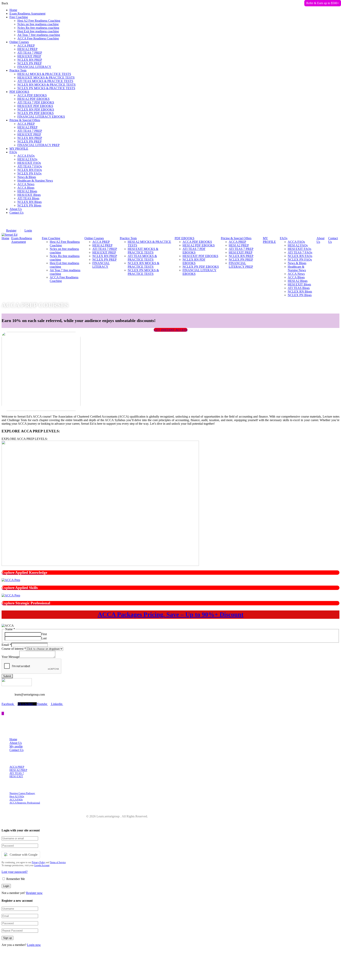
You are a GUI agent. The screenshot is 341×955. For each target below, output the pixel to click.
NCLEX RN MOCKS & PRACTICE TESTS (46, 84)
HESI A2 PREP (27, 49)
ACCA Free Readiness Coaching (38, 38)
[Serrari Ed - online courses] (9, 234)
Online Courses (19, 42)
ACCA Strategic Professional (24, 802)
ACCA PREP (26, 45)
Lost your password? (15, 871)
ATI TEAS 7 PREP (29, 52)
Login (28, 230)
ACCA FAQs (26, 155)
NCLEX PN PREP (29, 63)
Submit (7, 676)
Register (11, 230)
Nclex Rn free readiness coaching (38, 27)
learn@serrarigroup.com (28, 220)
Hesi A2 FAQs (16, 796)
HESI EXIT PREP (29, 56)
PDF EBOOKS (19, 91)
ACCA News (25, 184)
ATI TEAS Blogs (28, 198)
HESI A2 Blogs (27, 191)
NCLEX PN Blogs (29, 205)
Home (13, 10)
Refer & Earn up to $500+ (322, 3)
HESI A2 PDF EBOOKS (33, 98)
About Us (15, 209)
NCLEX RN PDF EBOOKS (35, 109)
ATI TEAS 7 (16, 773)
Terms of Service (58, 862)
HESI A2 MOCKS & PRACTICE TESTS (44, 74)
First (44, 634)
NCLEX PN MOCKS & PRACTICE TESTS (46, 88)
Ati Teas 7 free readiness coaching (38, 35)
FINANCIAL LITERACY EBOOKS (41, 116)
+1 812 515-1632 (61, 220)
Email (6, 644)
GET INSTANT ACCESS (170, 330)
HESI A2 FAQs (27, 159)
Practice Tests (17, 70)
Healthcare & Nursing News (35, 180)
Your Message (10, 656)
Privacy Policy (38, 862)
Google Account (41, 865)
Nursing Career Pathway (22, 793)
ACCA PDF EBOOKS (32, 95)
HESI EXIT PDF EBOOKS (35, 106)
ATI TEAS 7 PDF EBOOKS (35, 102)
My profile (16, 746)
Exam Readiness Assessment (27, 13)
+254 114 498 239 (25, 223)
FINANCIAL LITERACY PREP (38, 145)
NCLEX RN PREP (29, 59)
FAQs (13, 152)
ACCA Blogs (25, 187)
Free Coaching (18, 17)
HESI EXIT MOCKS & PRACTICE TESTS (46, 77)
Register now (34, 893)
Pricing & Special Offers (24, 120)
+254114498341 (23, 227)
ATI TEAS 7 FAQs (29, 166)
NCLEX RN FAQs (29, 170)
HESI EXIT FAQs (29, 162)
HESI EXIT (16, 776)
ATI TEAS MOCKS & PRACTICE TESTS (45, 81)
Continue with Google (23, 854)
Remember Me (15, 879)
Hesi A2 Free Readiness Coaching (38, 20)
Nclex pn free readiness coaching (38, 24)
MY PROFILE (18, 148)
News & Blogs (26, 177)
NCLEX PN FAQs (29, 173)
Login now (34, 945)
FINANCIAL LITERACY (34, 67)
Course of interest (14, 648)
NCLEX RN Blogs (29, 202)
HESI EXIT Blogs (29, 194)
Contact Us (16, 212)
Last (44, 638)
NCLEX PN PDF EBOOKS (35, 113)
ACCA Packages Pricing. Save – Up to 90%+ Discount (171, 614)
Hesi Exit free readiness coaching (38, 31)
